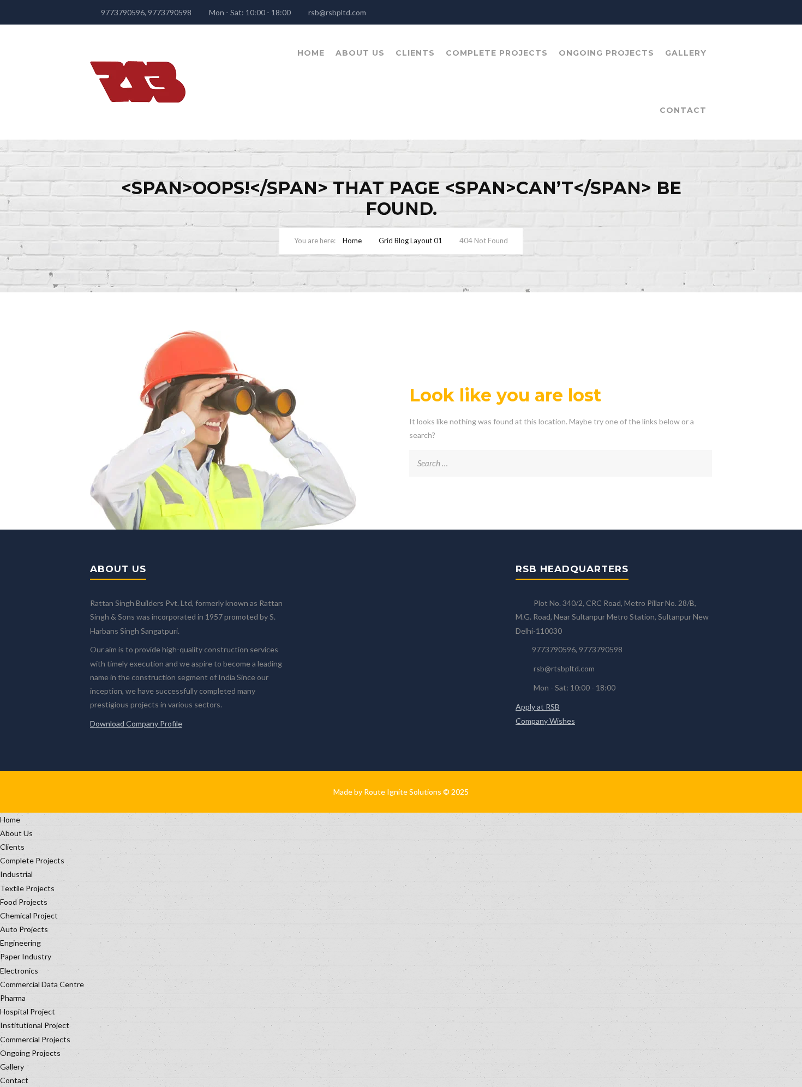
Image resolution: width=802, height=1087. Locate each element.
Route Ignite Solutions (402, 791)
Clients (415, 53)
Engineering (20, 942)
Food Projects (23, 901)
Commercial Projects (35, 1039)
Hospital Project (27, 1011)
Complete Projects (497, 53)
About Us (360, 53)
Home (311, 53)
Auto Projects (24, 929)
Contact (683, 110)
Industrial (16, 874)
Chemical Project (29, 915)
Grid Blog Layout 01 (410, 240)
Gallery (686, 53)
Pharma (13, 997)
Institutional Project (34, 1025)
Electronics (19, 970)
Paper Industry (25, 956)
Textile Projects (27, 888)
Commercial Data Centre (42, 984)
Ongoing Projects (606, 53)
